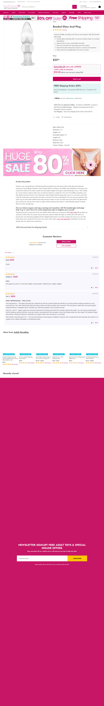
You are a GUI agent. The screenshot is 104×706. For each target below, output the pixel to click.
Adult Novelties (21, 332)
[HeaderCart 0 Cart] (99, 7)
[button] (91, 268)
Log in (80, 1)
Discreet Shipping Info (95, 1)
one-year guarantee (63, 219)
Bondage (71, 12)
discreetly (73, 212)
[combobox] (49, 7)
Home (54, 21)
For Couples (31, 12)
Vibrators (6, 12)
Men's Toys (22, 12)
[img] (10, 257)
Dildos (14, 12)
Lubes (79, 12)
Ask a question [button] (66, 245)
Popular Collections (44, 12)
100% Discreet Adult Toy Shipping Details (31, 227)
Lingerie (64, 12)
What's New (87, 12)
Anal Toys (55, 12)
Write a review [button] (66, 241)
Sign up (85, 1)
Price (54, 56)
